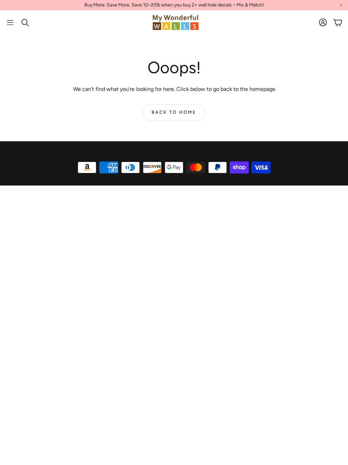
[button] (10, 22)
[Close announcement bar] (341, 5)
